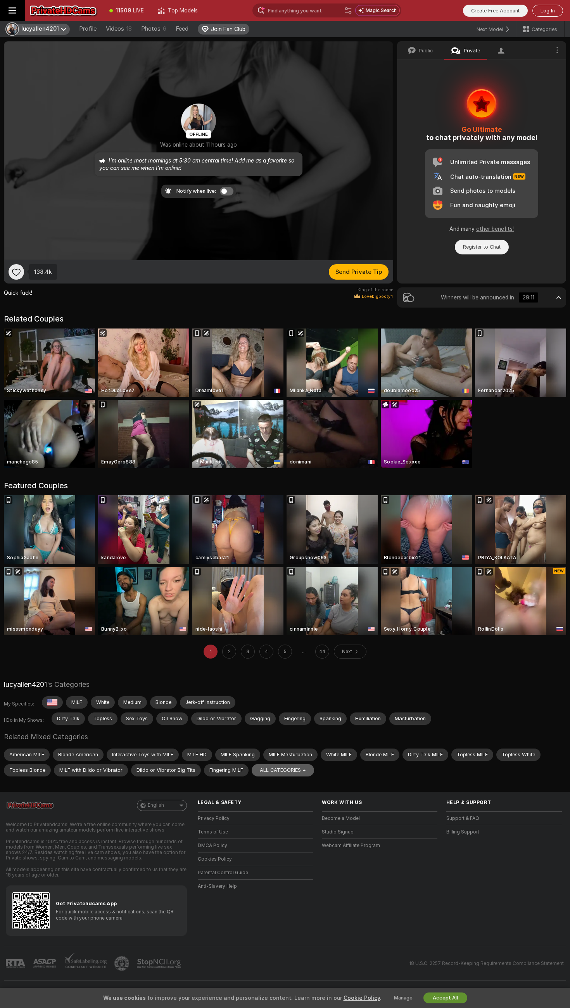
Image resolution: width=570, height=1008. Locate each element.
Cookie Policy (362, 998)
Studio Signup (338, 832)
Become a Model (341, 818)
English (156, 805)
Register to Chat (482, 247)
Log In (548, 11)
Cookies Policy (215, 859)
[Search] (348, 10)
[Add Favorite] (16, 272)
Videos (119, 28)
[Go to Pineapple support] (122, 963)
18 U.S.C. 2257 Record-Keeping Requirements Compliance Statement (486, 963)
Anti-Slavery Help (217, 886)
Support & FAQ (462, 818)
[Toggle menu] (12, 10)
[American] (52, 702)
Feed (182, 28)
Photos (153, 28)
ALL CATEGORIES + (283, 770)
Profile (88, 28)
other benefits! (495, 229)
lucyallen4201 (25, 684)
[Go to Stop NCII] (160, 963)
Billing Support (462, 832)
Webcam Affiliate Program (351, 845)
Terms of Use (213, 832)
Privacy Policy (214, 818)
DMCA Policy (212, 845)
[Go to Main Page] (63, 10)
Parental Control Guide (223, 872)
